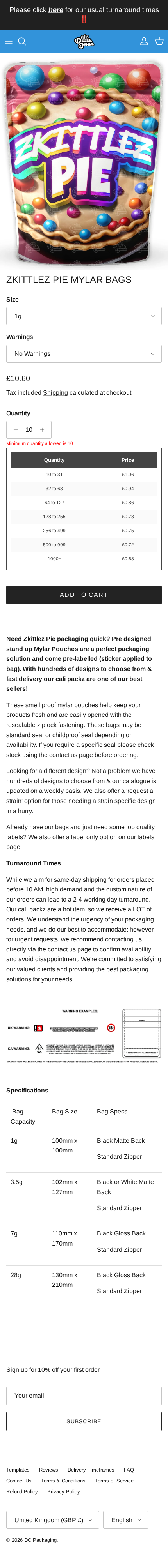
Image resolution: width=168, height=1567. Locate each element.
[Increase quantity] (44, 429)
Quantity (18, 413)
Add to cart (84, 594)
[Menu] (8, 41)
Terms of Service (114, 1481)
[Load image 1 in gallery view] (84, 162)
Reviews (48, 1470)
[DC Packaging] (84, 42)
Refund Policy (22, 1492)
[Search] (25, 41)
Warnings (19, 337)
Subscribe (83, 1421)
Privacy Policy (63, 1492)
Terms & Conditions (63, 1481)
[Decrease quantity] (13, 429)
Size (12, 299)
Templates (18, 1470)
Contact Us (19, 1481)
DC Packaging (40, 1540)
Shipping (55, 392)
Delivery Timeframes (91, 1470)
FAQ (129, 1470)
